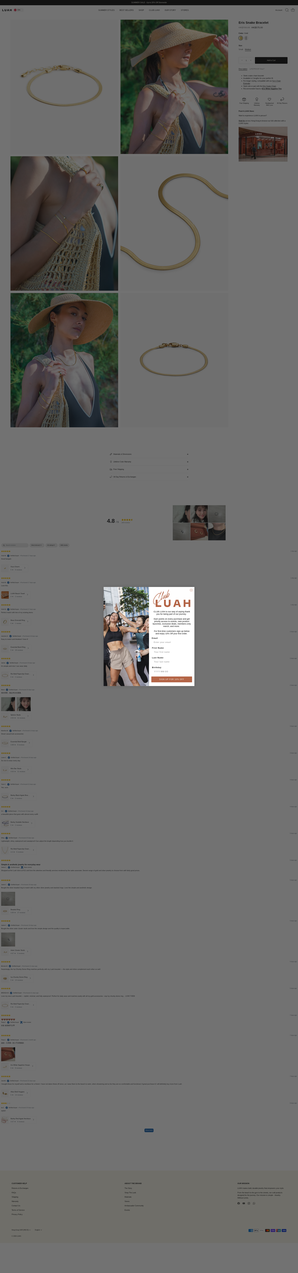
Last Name (158, 658)
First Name (158, 648)
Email (155, 638)
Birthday (156, 667)
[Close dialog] (191, 590)
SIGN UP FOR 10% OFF (171, 679)
